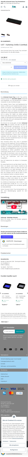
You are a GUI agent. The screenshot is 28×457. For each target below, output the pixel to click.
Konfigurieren (14, 450)
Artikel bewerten (6, 237)
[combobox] (14, 62)
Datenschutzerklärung (17, 438)
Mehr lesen (4, 322)
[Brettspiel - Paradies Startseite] (14, 6)
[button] (23, 7)
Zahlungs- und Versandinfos (8, 366)
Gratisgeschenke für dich (7, 361)
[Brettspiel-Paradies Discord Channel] (22, 349)
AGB (2, 379)
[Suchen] (5, 7)
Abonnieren (20, 331)
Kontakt (3, 363)
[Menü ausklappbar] (1, 7)
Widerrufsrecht (5, 376)
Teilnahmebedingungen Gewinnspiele (11, 359)
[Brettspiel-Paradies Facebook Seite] (5, 349)
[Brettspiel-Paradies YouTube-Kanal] (10, 349)
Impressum (5, 441)
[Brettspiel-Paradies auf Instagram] (16, 349)
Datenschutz (13, 441)
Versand (13, 59)
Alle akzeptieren (14, 445)
